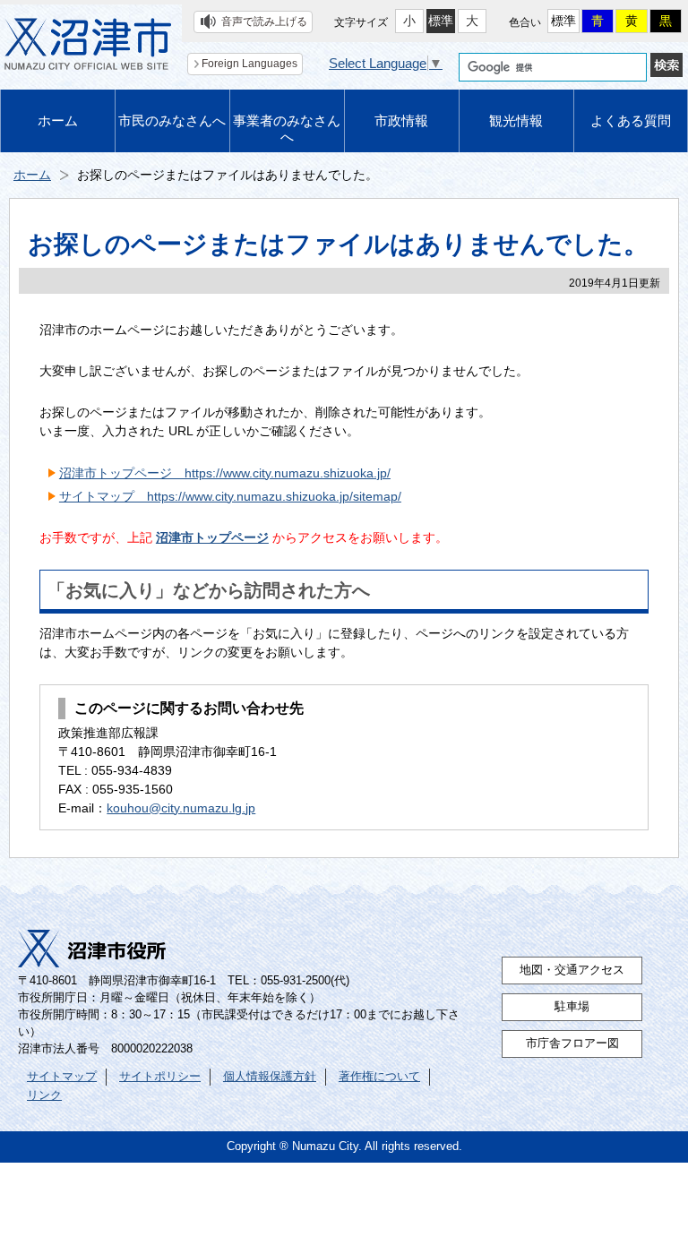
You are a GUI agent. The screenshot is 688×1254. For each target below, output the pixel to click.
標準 (440, 20)
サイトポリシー (160, 1076)
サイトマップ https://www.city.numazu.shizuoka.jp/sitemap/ (230, 496)
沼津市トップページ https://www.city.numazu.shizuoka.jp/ (225, 473)
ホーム (58, 120)
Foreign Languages (249, 63)
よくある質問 (630, 120)
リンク (44, 1095)
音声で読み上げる (264, 21)
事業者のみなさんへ (286, 128)
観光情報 (516, 120)
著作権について (379, 1076)
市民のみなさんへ (172, 120)
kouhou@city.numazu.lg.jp (181, 808)
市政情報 (401, 120)
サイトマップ (62, 1076)
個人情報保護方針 (269, 1076)
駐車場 (572, 1007)
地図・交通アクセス (572, 970)
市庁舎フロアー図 (572, 1043)
